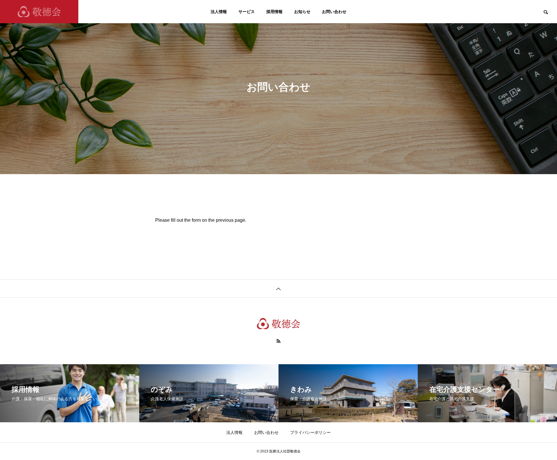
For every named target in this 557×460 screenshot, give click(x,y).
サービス (246, 11)
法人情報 (219, 11)
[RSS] (278, 341)
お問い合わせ (334, 11)
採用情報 (274, 11)
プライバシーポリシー (310, 432)
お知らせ (302, 11)
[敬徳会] (39, 11)
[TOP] (278, 288)
